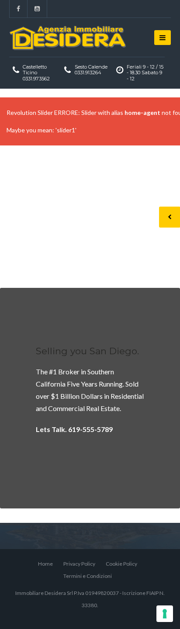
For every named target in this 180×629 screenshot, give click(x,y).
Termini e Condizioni (87, 576)
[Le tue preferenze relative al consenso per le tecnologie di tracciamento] (164, 613)
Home (45, 563)
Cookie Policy (121, 563)
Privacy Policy (79, 563)
